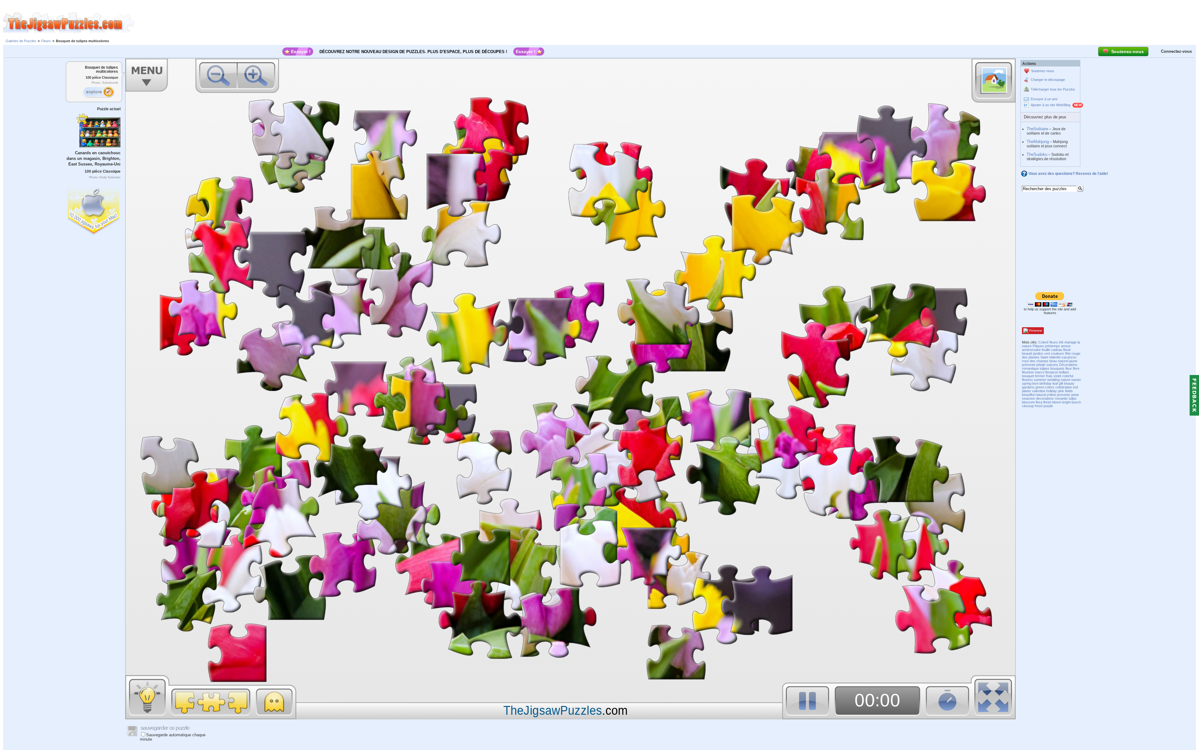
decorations (1045, 398)
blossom (1028, 402)
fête (1068, 353)
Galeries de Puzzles (21, 41)
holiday (1051, 391)
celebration (1063, 387)
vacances (1069, 357)
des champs (1039, 361)
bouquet (1028, 376)
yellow (1051, 395)
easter (1076, 380)
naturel (1063, 361)
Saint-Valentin (1050, 357)
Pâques (1038, 346)
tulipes (1044, 368)
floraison (1051, 372)
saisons (1052, 365)
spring (1026, 383)
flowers (1027, 380)
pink (1061, 391)
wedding (1053, 380)
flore (1076, 368)
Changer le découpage (1048, 79)
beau (1053, 361)
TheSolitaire (1037, 128)
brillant (1064, 372)
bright (1066, 402)
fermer (1040, 376)
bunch (1076, 402)
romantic (1061, 398)
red (1075, 387)
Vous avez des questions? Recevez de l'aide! (1068, 173)
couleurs (1057, 353)
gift (1061, 383)
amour (1066, 346)
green (1039, 387)
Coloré (1044, 342)
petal (1074, 395)
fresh (1039, 406)
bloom (1056, 402)
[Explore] (98, 92)
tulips (1073, 398)
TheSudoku (1037, 154)
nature (1065, 380)
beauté (1027, 353)
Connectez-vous (1176, 51)
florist (1047, 402)
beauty (1069, 383)
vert (1047, 353)
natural (1040, 395)
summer (1040, 380)
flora (1039, 402)
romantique (1030, 368)
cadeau (1056, 350)
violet (1057, 376)
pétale (1040, 365)
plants (1026, 391)
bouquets (1057, 368)
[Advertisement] (666, 23)
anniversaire (1031, 350)
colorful (1067, 376)
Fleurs (46, 41)
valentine (1038, 391)
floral (1066, 350)
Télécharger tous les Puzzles (1053, 89)
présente (1028, 365)
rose (1025, 361)
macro (1039, 372)
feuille (1046, 350)
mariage (1070, 342)
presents (1063, 395)
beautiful (1028, 395)
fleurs (1053, 342)
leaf (1055, 383)
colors (1049, 387)
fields (1069, 391)
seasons (1028, 398)
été (1061, 342)
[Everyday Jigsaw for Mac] (94, 209)
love (1035, 383)
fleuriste (1028, 372)
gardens (1028, 387)
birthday (1045, 383)
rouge (1076, 353)
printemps (1052, 346)
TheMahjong (1038, 141)
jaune (1073, 361)
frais (1049, 376)
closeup (1028, 406)
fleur (1068, 368)
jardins (1038, 353)
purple (1048, 406)
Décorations (1068, 365)
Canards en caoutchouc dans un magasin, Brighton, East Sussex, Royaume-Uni (94, 158)
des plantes (1030, 357)
